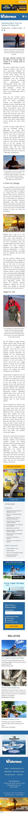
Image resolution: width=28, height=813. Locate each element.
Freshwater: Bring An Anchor (10, 719)
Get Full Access (14, 466)
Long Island (10, 620)
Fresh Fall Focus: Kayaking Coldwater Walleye (13, 522)
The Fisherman (8, 16)
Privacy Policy (19, 794)
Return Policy (10, 774)
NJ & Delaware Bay (12, 622)
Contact (20, 774)
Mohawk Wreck (10, 550)
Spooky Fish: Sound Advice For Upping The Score (14, 511)
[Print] (4, 30)
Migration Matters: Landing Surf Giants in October (14, 531)
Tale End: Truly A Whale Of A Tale (15, 552)
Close (1, 812)
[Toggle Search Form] (26, 17)
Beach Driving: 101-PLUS (13, 528)
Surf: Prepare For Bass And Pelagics (13, 658)
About (7, 768)
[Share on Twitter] (2, 30)
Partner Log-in (18, 771)
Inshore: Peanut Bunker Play (10, 688)
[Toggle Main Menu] (23, 16)
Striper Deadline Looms (12, 548)
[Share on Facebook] (24, 28)
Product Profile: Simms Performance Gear (12, 555)
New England (10, 618)
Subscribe (8, 771)
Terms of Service (9, 794)
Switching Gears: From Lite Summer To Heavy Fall (13, 518)
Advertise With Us (16, 768)
